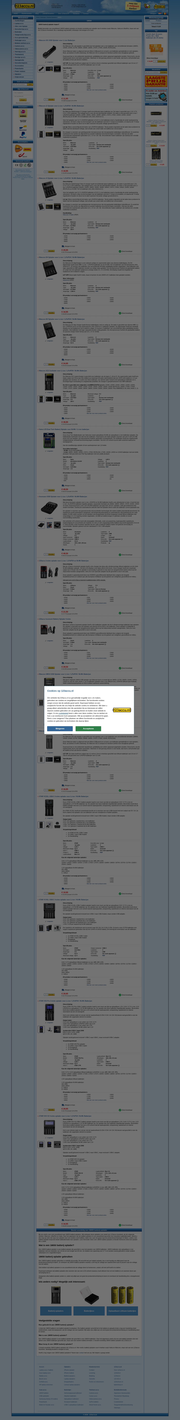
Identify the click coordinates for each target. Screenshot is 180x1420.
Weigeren (60, 729)
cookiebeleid (63, 713)
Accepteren (88, 729)
